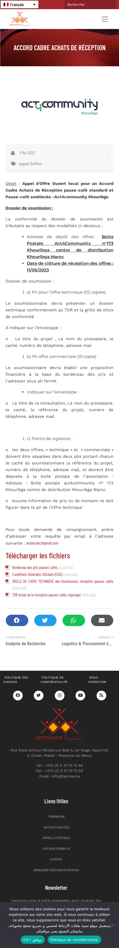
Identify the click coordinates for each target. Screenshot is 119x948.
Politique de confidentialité (54, 680)
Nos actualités (56, 827)
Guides (56, 859)
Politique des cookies (16, 680)
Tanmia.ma (56, 816)
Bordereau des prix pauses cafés (35, 567)
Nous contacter (97, 680)
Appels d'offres (30, 163)
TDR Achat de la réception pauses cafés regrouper (46, 594)
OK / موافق (32, 939)
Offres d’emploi (56, 848)
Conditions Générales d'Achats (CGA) (37, 574)
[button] (17, 620)
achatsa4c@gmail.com (42, 542)
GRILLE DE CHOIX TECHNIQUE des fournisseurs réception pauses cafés (62, 581)
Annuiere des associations (56, 870)
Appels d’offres (56, 838)
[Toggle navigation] (104, 19)
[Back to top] (95, 930)
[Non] (112, 925)
